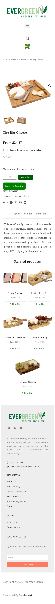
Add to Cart (25, 177)
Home (5, 60)
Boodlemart (25, 595)
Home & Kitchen (18, 60)
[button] (27, 26)
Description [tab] (14, 213)
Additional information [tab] (35, 213)
